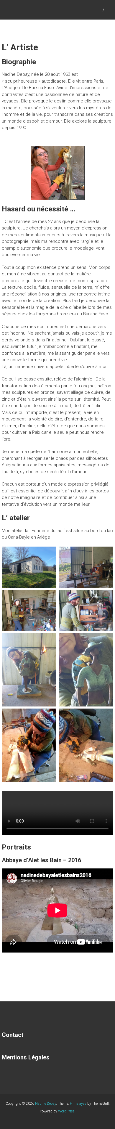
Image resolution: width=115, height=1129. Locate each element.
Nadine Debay (45, 1103)
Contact (12, 1034)
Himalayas (78, 1103)
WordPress (66, 1111)
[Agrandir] (77, 154)
